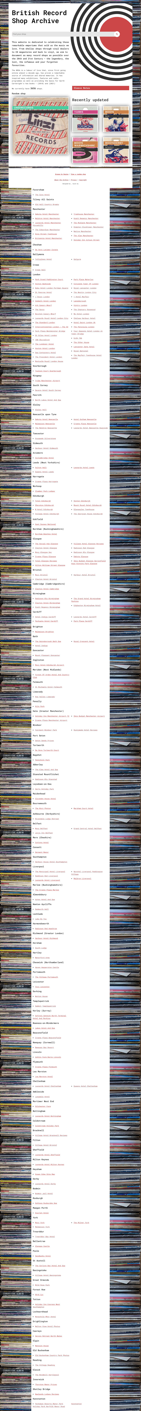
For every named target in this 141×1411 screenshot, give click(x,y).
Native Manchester (82, 231)
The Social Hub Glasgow (46, 544)
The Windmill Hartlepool (47, 1375)
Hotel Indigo (41, 645)
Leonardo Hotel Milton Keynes (49, 1164)
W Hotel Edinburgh (44, 509)
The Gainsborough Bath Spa (48, 641)
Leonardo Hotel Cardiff (85, 617)
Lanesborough (80, 301)
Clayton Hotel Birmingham (47, 603)
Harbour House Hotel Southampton (51, 862)
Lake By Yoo (41, 919)
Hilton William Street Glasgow (50, 565)
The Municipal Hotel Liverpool (50, 871)
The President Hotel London (48, 357)
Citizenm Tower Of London (86, 284)
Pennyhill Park (42, 760)
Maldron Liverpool (82, 878)
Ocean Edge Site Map (45, 1174)
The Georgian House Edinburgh (88, 514)
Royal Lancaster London (85, 288)
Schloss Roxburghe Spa (46, 1203)
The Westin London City (85, 292)
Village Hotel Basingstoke (48, 1275)
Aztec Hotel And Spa (45, 899)
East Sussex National (45, 524)
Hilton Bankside (43, 284)
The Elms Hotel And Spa (46, 769)
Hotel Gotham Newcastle (85, 419)
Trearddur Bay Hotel (45, 1236)
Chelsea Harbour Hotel (84, 318)
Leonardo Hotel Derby (45, 1184)
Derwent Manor (42, 852)
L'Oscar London (42, 297)
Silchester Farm (43, 1106)
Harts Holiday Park (44, 789)
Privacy (74, 180)
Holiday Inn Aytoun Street (87, 240)
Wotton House (41, 996)
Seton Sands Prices (44, 740)
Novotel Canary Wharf (45, 314)
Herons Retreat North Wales (48, 1336)
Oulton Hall (41, 467)
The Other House (81, 342)
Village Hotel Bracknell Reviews (51, 1135)
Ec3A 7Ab (78, 338)
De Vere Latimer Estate (46, 250)
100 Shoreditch (42, 340)
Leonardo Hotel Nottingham (48, 1116)
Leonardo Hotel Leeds (84, 467)
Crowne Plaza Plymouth (46, 1067)
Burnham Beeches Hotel (46, 534)
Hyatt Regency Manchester (86, 218)
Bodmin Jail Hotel (44, 1193)
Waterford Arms (42, 957)
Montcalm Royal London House (49, 361)
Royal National (81, 351)
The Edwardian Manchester (47, 230)
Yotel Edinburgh (43, 501)
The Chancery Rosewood (84, 309)
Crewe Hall (40, 270)
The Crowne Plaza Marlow (47, 890)
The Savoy (39, 309)
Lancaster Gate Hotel (84, 347)
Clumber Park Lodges (45, 491)
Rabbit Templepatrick (45, 1006)
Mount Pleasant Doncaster (47, 655)
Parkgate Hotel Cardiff (46, 621)
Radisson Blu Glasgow (84, 552)
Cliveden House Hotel (45, 798)
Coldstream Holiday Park (47, 1126)
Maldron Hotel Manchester (47, 218)
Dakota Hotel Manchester (47, 214)
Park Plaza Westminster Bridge (50, 331)
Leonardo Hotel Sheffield (47, 1155)
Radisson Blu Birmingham (47, 598)
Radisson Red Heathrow (46, 928)
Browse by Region (61, 174)
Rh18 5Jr (39, 1294)
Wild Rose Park (42, 1285)
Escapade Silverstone (45, 438)
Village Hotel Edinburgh (47, 514)
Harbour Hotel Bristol (84, 575)
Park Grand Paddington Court (49, 279)
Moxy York (39, 1222)
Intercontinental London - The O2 (51, 327)
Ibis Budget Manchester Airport (89, 716)
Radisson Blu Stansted (46, 779)
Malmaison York (42, 1227)
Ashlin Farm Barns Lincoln (48, 1057)
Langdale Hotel (42, 1097)
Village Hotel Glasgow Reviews (89, 544)
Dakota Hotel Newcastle (46, 419)
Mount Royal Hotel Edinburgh (88, 505)
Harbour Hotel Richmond (46, 938)
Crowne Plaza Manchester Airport (51, 720)
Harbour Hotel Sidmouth (46, 448)
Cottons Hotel (42, 842)
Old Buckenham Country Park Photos (52, 1355)
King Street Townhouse (46, 234)
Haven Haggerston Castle (47, 967)
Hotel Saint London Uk (84, 322)
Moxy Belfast (41, 828)
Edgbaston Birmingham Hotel (87, 605)
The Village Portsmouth (46, 977)
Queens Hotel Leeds (44, 472)
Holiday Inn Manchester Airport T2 (52, 716)
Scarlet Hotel (42, 1213)
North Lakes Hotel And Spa (48, 400)
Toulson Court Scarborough (48, 371)
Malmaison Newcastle (45, 424)
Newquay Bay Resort (44, 1047)
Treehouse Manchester (84, 214)
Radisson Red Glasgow (84, 548)
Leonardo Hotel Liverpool (47, 880)
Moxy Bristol (41, 575)
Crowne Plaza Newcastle (85, 424)
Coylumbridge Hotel (44, 458)
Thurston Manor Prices (46, 1384)
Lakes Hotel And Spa (45, 1028)
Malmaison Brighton (44, 631)
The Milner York (81, 1222)
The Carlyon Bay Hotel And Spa (50, 1265)
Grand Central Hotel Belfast (88, 828)
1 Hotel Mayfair (81, 297)
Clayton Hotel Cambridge (47, 589)
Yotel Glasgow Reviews (46, 561)
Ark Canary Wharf (43, 305)
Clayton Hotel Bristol (46, 579)
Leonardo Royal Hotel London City (51, 318)
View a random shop (78, 174)
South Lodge (41, 948)
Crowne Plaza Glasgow (45, 556)
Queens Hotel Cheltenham (85, 1086)
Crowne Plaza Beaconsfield (48, 1038)
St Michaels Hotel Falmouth (48, 687)
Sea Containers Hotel (45, 352)
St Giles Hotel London (46, 335)
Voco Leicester (42, 987)
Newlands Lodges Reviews (47, 1394)
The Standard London (45, 322)
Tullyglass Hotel (43, 259)
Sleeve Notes (82, 87)
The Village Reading (45, 1365)
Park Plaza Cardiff (83, 621)
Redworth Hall (42, 909)
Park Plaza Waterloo (83, 279)
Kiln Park (39, 706)
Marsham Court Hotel (83, 808)
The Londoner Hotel (44, 344)
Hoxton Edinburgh (82, 501)
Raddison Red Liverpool (46, 876)
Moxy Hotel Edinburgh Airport (49, 665)
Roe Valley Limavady (45, 697)
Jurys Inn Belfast (44, 833)
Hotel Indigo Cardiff (45, 617)
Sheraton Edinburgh (44, 505)
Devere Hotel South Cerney (48, 390)
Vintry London (80, 305)
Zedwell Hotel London (45, 301)
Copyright (83, 180)
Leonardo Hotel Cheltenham (48, 1086)
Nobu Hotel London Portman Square (51, 288)
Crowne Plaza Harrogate (46, 481)
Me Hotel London (81, 314)
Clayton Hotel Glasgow (46, 548)
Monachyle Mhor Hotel (45, 1317)
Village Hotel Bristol (46, 1145)
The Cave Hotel (42, 195)
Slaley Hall (41, 410)
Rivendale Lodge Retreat (47, 819)
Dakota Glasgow (81, 556)
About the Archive (61, 180)
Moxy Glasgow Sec (43, 552)
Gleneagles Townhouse (84, 509)
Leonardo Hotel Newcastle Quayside (91, 428)
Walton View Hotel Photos (47, 1326)
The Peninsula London (84, 327)
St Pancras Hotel (43, 292)
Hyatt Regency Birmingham (47, 607)
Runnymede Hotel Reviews (85, 730)
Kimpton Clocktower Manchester (89, 227)
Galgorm (77, 259)
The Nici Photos (43, 808)
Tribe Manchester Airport (47, 380)
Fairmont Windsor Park (46, 730)
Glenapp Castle (42, 1246)
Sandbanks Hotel (43, 1256)
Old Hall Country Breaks (47, 204)
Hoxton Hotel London (45, 348)
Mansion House (42, 1346)
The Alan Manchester (83, 235)
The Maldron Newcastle (46, 428)
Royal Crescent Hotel (84, 641)
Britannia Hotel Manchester (48, 238)
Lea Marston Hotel (44, 1076)
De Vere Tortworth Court (47, 750)
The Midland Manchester (85, 223)
